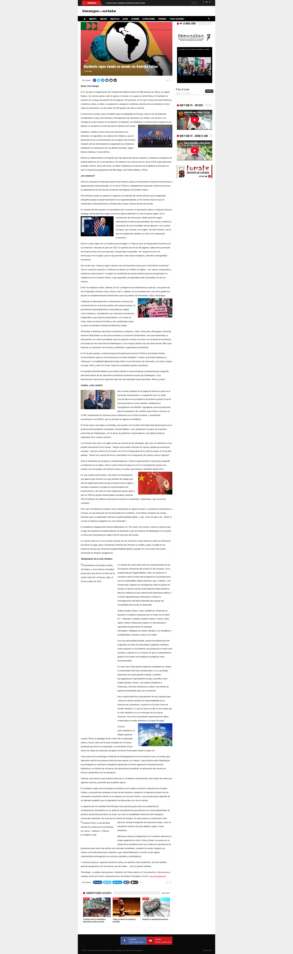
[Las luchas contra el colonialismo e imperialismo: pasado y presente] (97, 907)
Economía (135, 18)
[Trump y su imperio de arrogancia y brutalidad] (126, 907)
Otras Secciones (177, 18)
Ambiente (93, 18)
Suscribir (209, 91)
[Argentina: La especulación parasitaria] (156, 907)
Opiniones (162, 18)
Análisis (103, 18)
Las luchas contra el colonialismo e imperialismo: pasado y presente (125, 3)
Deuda (125, 18)
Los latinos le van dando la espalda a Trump (193, 47)
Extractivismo (148, 18)
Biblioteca (114, 18)
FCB (209, 950)
